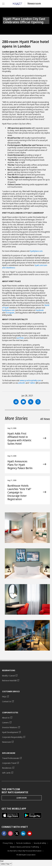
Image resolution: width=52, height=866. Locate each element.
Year (2, 861)
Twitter (32, 383)
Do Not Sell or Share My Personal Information (24, 851)
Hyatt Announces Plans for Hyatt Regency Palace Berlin (19, 465)
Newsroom (34, 3)
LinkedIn (21, 383)
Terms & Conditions (23, 843)
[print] (16, 402)
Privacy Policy (8, 843)
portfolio (20, 338)
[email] (23, 402)
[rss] (30, 402)
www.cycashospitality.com (30, 380)
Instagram (10, 312)
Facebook (40, 310)
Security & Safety (40, 843)
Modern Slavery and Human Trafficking (24, 847)
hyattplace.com (36, 251)
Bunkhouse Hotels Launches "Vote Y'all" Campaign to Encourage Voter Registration (19, 492)
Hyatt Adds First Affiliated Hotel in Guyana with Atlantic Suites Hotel (19, 438)
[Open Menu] (3, 3)
